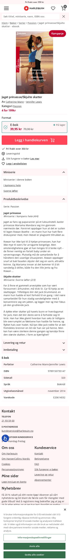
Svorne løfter (11, 190)
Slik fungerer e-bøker (46, 469)
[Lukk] (65, 509)
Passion (17, 106)
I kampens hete (12, 185)
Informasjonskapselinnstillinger (34, 537)
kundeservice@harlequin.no (17, 430)
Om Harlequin (10, 453)
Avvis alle (34, 546)
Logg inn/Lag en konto (14, 481)
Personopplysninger (13, 469)
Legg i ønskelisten (16, 163)
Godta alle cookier (34, 554)
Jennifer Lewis (34, 101)
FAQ (36, 464)
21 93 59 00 (8, 420)
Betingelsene (41, 458)
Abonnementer (42, 480)
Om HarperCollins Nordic (16, 458)
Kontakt (38, 453)
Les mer (34, 158)
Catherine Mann (15, 101)
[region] (34, 532)
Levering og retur (44, 474)
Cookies (6, 464)
